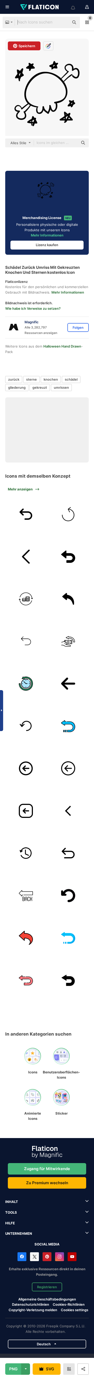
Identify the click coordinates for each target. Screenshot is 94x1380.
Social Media (47, 1244)
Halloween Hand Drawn (62, 346)
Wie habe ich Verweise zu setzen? (33, 308)
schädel (71, 379)
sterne (31, 379)
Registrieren (47, 1287)
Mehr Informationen (47, 235)
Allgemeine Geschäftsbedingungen (47, 1299)
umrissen (61, 387)
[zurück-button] (25, 641)
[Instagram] (59, 1256)
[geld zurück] (68, 641)
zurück (13, 379)
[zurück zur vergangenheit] (25, 684)
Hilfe (10, 1223)
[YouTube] (72, 1256)
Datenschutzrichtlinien (30, 1304)
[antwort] (68, 599)
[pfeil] (68, 684)
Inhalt (11, 1202)
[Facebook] (21, 1256)
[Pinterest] (47, 1256)
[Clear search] (62, 22)
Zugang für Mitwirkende (47, 1168)
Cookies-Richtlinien (69, 1304)
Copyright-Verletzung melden (33, 1310)
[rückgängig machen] (68, 514)
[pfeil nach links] (25, 811)
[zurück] (25, 514)
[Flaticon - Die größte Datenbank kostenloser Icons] (40, 7)
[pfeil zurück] (68, 811)
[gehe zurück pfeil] (68, 895)
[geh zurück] (25, 768)
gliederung (17, 387)
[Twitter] (34, 1256)
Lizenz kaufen (47, 245)
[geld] (25, 599)
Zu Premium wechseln (47, 1182)
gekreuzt (39, 387)
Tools (11, 1212)
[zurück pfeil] (25, 895)
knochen (51, 379)
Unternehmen (18, 1233)
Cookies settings (74, 1310)
